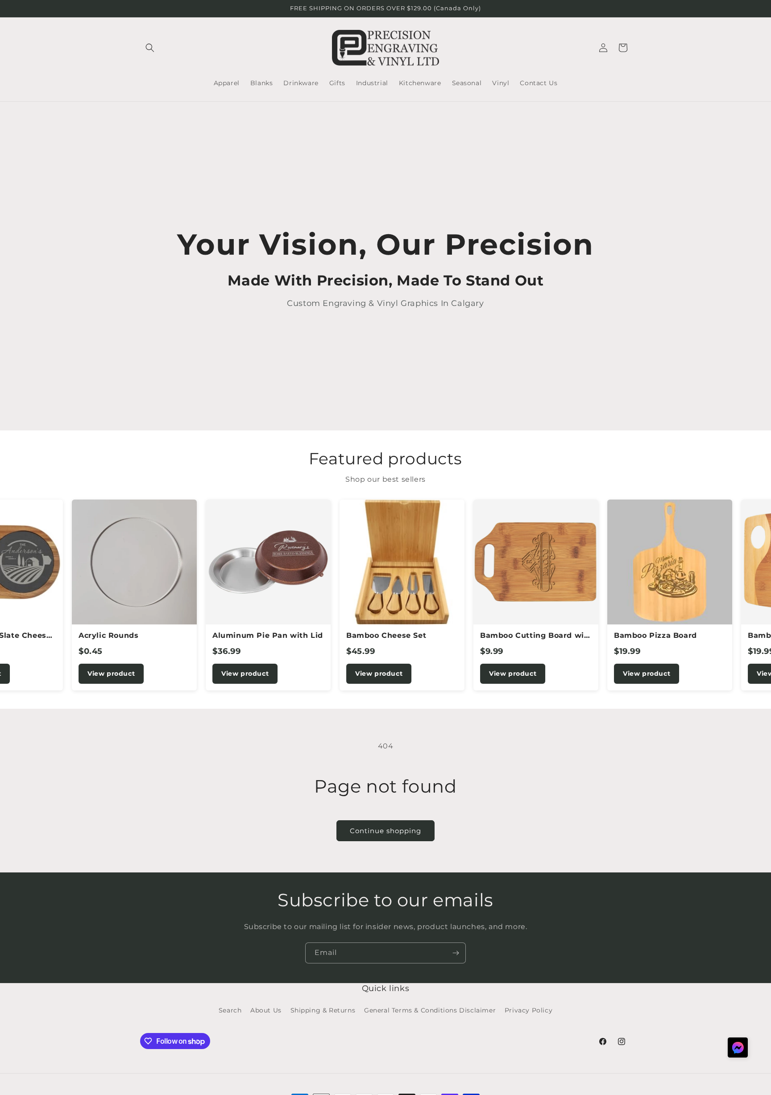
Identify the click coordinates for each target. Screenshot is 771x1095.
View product (85, 673)
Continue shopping (385, 830)
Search (230, 1011)
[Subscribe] (455, 952)
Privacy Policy (528, 1011)
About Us (266, 1011)
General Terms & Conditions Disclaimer (430, 1011)
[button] (150, 48)
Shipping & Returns (323, 1011)
